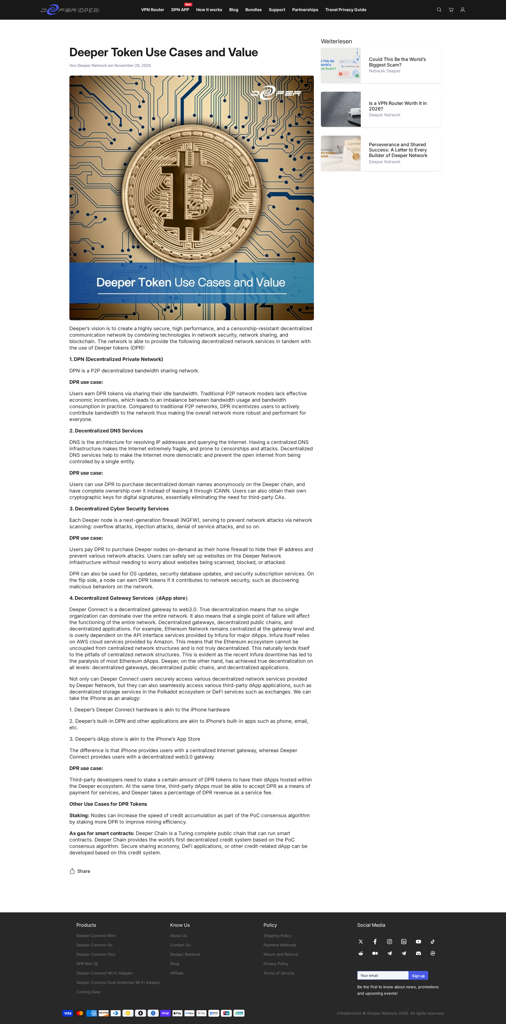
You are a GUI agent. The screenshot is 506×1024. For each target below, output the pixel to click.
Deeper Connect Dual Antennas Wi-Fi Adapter (118, 982)
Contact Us (180, 945)
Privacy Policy (276, 963)
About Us (178, 935)
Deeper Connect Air (94, 945)
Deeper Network (185, 954)
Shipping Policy (277, 935)
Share (83, 871)
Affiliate (177, 973)
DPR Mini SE (87, 963)
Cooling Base (88, 991)
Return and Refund (281, 954)
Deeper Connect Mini (95, 935)
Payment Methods (280, 945)
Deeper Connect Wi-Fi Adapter (104, 973)
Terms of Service (279, 973)
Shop (175, 963)
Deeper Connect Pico (95, 954)
